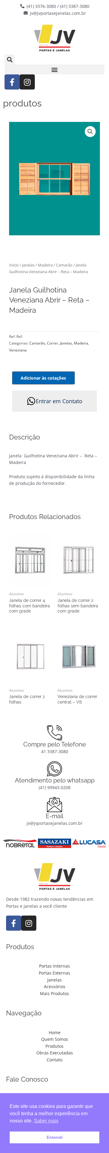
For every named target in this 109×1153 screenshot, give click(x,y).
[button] (10, 59)
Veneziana (18, 350)
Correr (52, 343)
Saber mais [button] (46, 1120)
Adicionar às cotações (43, 378)
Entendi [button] (55, 1137)
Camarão (64, 265)
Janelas (28, 265)
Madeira (45, 265)
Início (14, 265)
